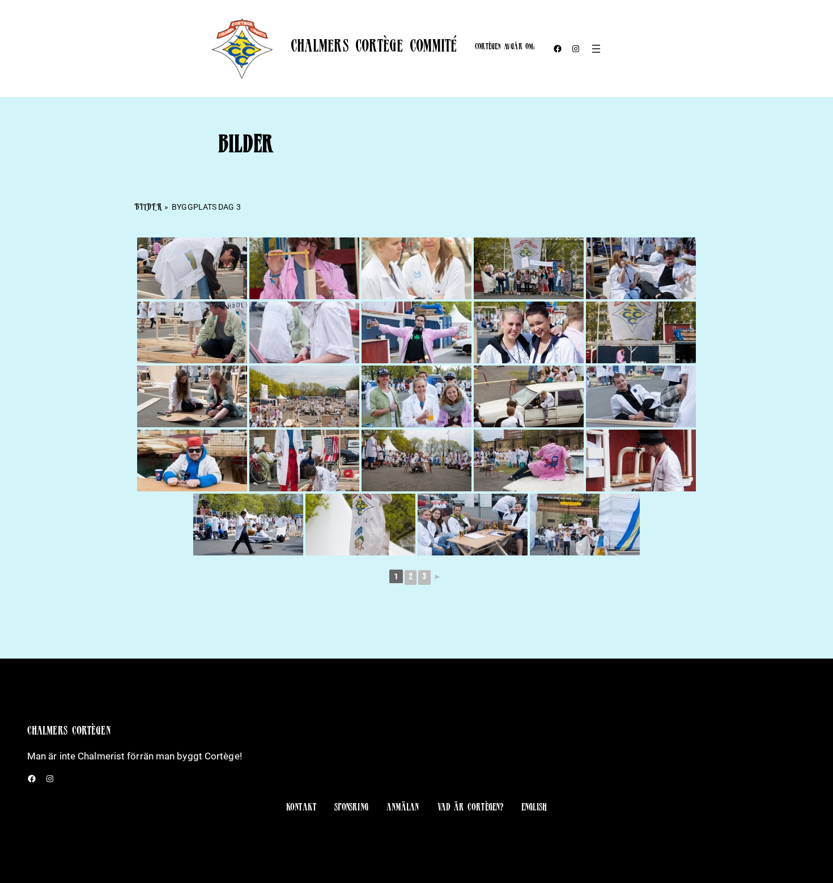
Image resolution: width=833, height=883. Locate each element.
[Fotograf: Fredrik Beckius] (641, 268)
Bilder (148, 208)
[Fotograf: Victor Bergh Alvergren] (192, 268)
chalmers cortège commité (374, 48)
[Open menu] (596, 49)
